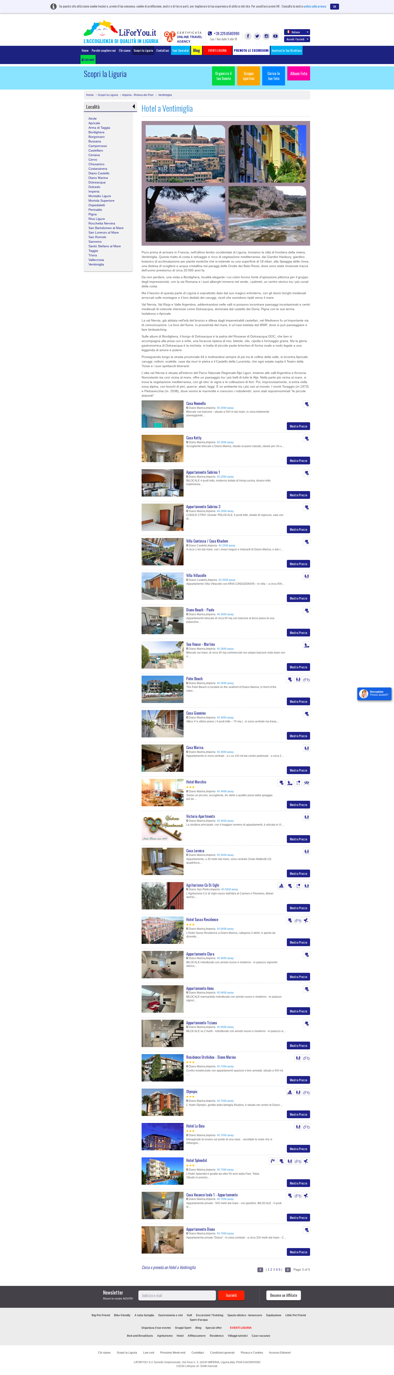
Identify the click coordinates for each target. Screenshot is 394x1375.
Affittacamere (197, 1335)
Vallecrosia (96, 260)
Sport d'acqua (199, 1319)
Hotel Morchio (196, 782)
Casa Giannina (196, 713)
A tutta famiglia (144, 1315)
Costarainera (97, 168)
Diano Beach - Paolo (200, 610)
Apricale (94, 123)
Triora (92, 255)
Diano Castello (98, 173)
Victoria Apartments (200, 816)
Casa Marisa (194, 747)
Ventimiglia (165, 95)
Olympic (191, 1091)
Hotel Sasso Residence (202, 919)
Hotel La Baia (195, 1126)
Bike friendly (122, 1315)
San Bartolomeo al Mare (106, 228)
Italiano (296, 32)
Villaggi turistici (238, 1335)
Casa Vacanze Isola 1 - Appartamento (212, 1194)
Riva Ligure (96, 219)
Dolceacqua (97, 182)
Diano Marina (98, 178)
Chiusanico (96, 164)
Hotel (180, 1335)
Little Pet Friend (295, 1315)
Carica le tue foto (273, 76)
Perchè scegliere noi (104, 50)
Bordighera (96, 132)
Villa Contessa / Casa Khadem (207, 541)
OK (334, 6)
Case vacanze (261, 1335)
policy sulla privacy (315, 6)
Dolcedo (94, 187)
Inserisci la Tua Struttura (286, 50)
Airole (92, 118)
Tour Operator (180, 50)
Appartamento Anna (200, 988)
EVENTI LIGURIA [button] (217, 50)
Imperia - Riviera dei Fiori (137, 95)
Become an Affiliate (283, 1295)
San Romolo (97, 237)
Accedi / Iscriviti (295, 39)
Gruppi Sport (183, 1327)
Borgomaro (96, 137)
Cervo (92, 159)
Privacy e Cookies (252, 1352)
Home (85, 50)
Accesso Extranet (279, 1352)
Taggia (93, 250)
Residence (217, 1335)
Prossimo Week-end (172, 1352)
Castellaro (95, 150)
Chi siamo (124, 50)
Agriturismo (165, 1335)
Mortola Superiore (101, 200)
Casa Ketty (193, 437)
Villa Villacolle (196, 575)
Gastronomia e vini (170, 1315)
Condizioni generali (222, 1352)
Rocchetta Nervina (101, 223)
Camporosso (97, 146)
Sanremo (95, 241)
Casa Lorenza (195, 850)
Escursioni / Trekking (209, 1315)
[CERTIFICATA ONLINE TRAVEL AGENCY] (169, 36)
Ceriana (94, 155)
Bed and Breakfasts (140, 1335)
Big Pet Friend (101, 1315)
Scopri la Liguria (143, 50)
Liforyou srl (192, 1366)
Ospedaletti (96, 205)
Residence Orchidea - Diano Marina (211, 1057)
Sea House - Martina (200, 644)
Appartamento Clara (200, 954)
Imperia (93, 191)
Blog (198, 1327)
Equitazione (273, 1315)
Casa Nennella (196, 403)
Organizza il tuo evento (156, 1327)
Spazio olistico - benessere (244, 1315)
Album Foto (298, 73)
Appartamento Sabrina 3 (203, 506)
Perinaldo (95, 209)
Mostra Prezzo (298, 426)
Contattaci (162, 50)
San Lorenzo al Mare (103, 232)
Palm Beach (194, 678)
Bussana (94, 141)
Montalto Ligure (99, 196)
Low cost (148, 1352)
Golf (189, 1315)
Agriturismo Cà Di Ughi (202, 885)
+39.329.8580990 (226, 33)
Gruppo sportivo (248, 76)
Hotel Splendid (196, 1160)
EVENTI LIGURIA (241, 1327)
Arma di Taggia (99, 127)
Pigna (92, 214)
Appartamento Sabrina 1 (203, 472)
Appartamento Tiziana (201, 1022)
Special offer (213, 1327)
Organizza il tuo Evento (223, 76)
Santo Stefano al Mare (104, 246)
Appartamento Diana (200, 1229)
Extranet (89, 59)
